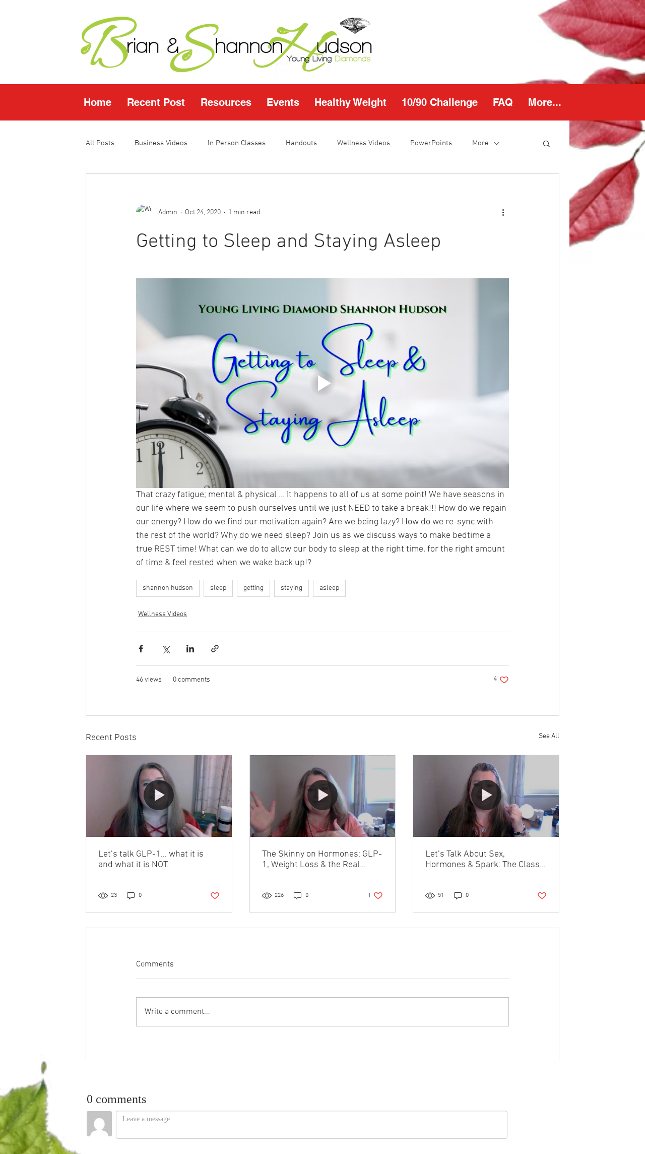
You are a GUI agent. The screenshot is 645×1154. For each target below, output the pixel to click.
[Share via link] (215, 648)
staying (291, 588)
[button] (225, 102)
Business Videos (161, 143)
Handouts (301, 143)
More (480, 143)
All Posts (100, 143)
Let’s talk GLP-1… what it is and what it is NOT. (151, 859)
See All (549, 736)
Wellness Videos (363, 143)
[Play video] (322, 383)
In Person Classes (237, 143)
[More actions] (503, 212)
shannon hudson (168, 588)
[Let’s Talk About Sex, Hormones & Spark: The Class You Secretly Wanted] (486, 796)
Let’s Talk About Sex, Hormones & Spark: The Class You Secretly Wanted (482, 859)
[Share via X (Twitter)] (165, 648)
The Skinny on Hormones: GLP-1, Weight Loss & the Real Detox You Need (322, 859)
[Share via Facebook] (141, 648)
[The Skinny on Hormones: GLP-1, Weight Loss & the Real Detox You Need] (323, 796)
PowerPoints (431, 143)
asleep (329, 588)
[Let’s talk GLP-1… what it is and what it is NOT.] (159, 796)
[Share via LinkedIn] (190, 648)
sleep (218, 588)
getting (253, 588)
